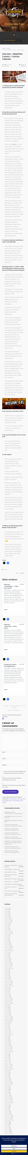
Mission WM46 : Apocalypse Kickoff (13, 884)
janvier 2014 (7, 1114)
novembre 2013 (8, 1117)
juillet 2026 (7, 909)
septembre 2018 (8, 1034)
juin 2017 (6, 1055)
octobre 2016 (7, 1067)
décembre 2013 (8, 1115)
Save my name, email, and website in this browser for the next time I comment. (14, 772)
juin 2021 (6, 990)
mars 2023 (7, 959)
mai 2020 (7, 1009)
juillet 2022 (7, 971)
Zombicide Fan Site (14, 25)
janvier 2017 (7, 1063)
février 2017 (7, 1061)
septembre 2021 (8, 985)
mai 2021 (7, 991)
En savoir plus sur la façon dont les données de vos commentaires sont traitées (13, 800)
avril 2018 (7, 1041)
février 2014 (7, 1113)
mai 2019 (7, 1026)
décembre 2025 (8, 920)
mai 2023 (7, 956)
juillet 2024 (7, 936)
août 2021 (7, 987)
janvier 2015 (7, 1096)
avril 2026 (7, 914)
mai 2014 (7, 1108)
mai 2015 (7, 1091)
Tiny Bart (18, 834)
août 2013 (7, 1121)
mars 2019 (7, 1029)
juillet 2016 (7, 1072)
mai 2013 (7, 1126)
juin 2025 (6, 925)
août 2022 (7, 969)
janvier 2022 (7, 979)
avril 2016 (7, 1076)
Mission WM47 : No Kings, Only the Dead (14, 878)
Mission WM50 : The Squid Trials (12, 869)
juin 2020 (6, 1007)
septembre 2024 (8, 933)
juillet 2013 (7, 1123)
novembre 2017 (8, 1048)
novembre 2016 (8, 1066)
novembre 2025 (8, 921)
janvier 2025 (7, 930)
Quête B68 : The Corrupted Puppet (12, 891)
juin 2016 (6, 1073)
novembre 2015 (8, 1083)
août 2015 (7, 1086)
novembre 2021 (8, 982)
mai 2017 (7, 1057)
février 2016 (7, 1079)
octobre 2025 (7, 922)
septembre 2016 (8, 1069)
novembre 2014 (8, 1099)
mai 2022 (7, 974)
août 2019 (7, 1022)
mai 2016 (7, 1075)
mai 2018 (7, 1039)
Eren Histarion (5, 66)
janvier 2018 (7, 1045)
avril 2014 (7, 1110)
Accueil (3, 48)
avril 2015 (7, 1092)
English (8, 48)
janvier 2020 (7, 1015)
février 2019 (7, 1031)
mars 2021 (7, 994)
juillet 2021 (7, 988)
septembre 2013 (8, 1120)
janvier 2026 (7, 918)
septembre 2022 (8, 968)
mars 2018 (7, 1042)
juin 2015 (6, 1089)
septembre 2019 (8, 1020)
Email (4, 758)
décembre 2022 (8, 963)
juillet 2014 (7, 1105)
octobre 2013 (7, 1118)
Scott (14, 144)
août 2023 (7, 952)
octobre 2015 (7, 1085)
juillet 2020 (7, 1006)
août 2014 (7, 1104)
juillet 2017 (7, 1054)
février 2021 (7, 996)
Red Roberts (19, 838)
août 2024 (7, 934)
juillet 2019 (7, 1023)
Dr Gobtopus (19, 826)
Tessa (17, 852)
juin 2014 (6, 1107)
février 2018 (7, 1044)
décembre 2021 (8, 981)
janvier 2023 (7, 962)
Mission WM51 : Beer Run (10, 872)
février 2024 (7, 943)
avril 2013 (7, 1127)
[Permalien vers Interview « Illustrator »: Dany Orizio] (14, 647)
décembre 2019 (8, 1016)
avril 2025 (7, 928)
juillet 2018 (7, 1037)
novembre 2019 (8, 1017)
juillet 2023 (7, 953)
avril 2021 (7, 993)
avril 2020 (7, 1010)
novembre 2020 (8, 1000)
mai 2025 (7, 927)
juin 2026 (6, 911)
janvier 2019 (7, 1032)
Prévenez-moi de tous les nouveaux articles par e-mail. (13, 786)
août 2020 (7, 1004)
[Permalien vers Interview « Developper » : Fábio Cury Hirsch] (14, 607)
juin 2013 (6, 1124)
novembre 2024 (8, 931)
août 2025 (7, 924)
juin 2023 (6, 955)
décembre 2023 (8, 946)
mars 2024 (7, 941)
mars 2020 (7, 1012)
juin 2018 (6, 1038)
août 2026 (7, 908)
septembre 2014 (8, 1102)
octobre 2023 (7, 949)
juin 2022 (6, 972)
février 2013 (7, 1130)
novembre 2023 (8, 947)
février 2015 (7, 1095)
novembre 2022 (8, 965)
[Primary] (14, 35)
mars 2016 (7, 1077)
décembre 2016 (8, 1064)
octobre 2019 (7, 1019)
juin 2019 (6, 1025)
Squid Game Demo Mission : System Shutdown (11, 894)
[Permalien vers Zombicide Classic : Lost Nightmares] (14, 687)
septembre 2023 (8, 950)
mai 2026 (7, 912)
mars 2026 (7, 915)
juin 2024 (6, 937)
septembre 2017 (8, 1051)
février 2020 (7, 1013)
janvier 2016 (7, 1080)
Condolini (18, 848)
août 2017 (7, 1053)
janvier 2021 (7, 997)
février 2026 (7, 917)
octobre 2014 (7, 1101)
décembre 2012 (8, 1133)
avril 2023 (7, 958)
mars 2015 (7, 1093)
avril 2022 (7, 975)
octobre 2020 (7, 1001)
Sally (17, 830)
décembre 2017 (8, 1047)
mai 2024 (7, 939)
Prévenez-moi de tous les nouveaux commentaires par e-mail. (11, 779)
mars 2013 (7, 1129)
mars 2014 (7, 1111)
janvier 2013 (7, 1132)
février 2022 (7, 978)
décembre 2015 (8, 1082)
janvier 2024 (7, 944)
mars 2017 (7, 1060)
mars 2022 (7, 977)
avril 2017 (7, 1058)
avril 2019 (7, 1028)
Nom (3, 752)
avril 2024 (7, 940)
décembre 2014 (8, 1098)
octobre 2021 (7, 984)
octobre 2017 (7, 1050)
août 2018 (7, 1035)
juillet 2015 (7, 1088)
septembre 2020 (8, 1003)
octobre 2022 (7, 966)
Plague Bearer (8, 881)
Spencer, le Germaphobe (13, 710)
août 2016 (7, 1070)
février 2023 (7, 960)
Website (4, 765)
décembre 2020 (8, 998)
